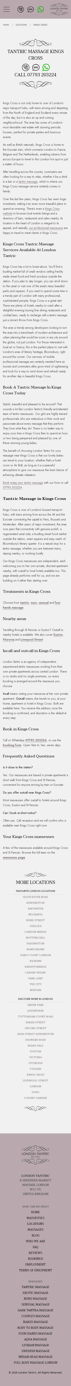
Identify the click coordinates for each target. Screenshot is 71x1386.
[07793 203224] (20, 9)
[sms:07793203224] (30, 9)
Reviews (35, 1253)
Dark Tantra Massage (35, 1310)
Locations (21, 25)
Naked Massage (35, 1322)
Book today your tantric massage (23, 483)
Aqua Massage (35, 1339)
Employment (35, 1264)
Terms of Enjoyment (35, 1270)
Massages (36, 1229)
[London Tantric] (59, 9)
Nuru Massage (35, 1298)
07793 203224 (12, 487)
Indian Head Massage (36, 1356)
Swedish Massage (35, 1351)
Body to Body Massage (35, 1327)
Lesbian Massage (35, 1345)
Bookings (35, 1258)
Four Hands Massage (35, 1333)
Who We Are (35, 1241)
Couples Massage (35, 1316)
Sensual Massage (35, 1304)
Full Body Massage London (35, 1362)
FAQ (35, 1247)
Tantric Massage (35, 1287)
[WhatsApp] (40, 9)
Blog (35, 1235)
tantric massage (28, 182)
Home (6, 25)
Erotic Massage (35, 1293)
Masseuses (35, 1218)
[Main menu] (6, 9)
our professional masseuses (46, 228)
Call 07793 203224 (35, 75)
